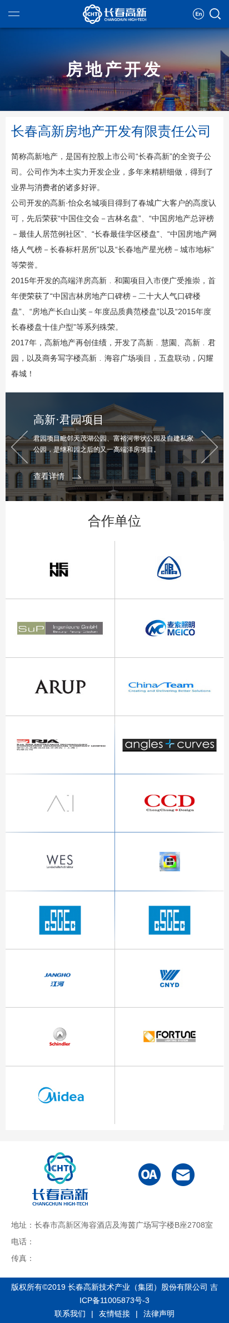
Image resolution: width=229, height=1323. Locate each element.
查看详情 (48, 476)
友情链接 (114, 1313)
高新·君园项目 (68, 419)
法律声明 (159, 1313)
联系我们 (70, 1313)
